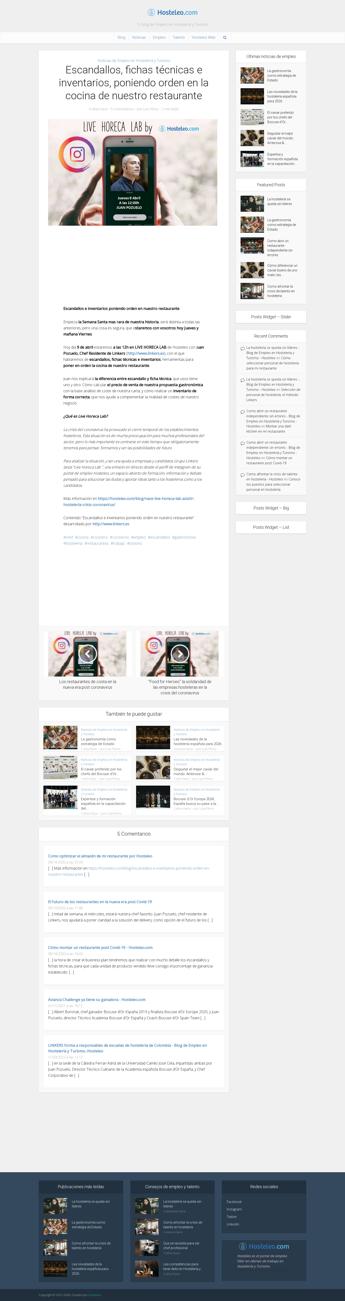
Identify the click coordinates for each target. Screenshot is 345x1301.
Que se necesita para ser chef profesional (181, 1245)
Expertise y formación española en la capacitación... (282, 159)
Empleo (159, 37)
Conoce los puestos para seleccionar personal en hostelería (273, 484)
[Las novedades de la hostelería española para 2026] (254, 96)
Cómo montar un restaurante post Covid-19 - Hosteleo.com (100, 947)
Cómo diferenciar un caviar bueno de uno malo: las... (282, 270)
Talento (179, 37)
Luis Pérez (150, 109)
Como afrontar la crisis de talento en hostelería (281, 291)
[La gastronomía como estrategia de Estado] (254, 75)
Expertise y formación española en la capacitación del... (103, 804)
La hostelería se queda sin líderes (279, 201)
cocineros (120, 537)
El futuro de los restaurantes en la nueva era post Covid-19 (100, 901)
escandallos (160, 537)
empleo (139, 537)
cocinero (100, 537)
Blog (121, 37)
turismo (135, 543)
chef (69, 537)
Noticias (139, 37)
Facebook (234, 1201)
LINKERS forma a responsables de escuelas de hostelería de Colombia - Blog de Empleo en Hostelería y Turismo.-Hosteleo (127, 1048)
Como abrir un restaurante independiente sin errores (280, 248)
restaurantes (97, 543)
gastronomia (185, 537)
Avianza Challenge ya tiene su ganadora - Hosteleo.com (97, 999)
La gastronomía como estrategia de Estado (281, 75)
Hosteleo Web (203, 37)
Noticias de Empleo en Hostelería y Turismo (133, 60)
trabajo (119, 543)
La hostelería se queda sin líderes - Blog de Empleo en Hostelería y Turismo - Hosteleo (272, 352)
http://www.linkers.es (145, 353)
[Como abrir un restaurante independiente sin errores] (254, 245)
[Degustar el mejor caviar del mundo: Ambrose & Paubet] (254, 138)
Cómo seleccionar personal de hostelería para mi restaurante (272, 363)
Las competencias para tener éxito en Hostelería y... (183, 1266)
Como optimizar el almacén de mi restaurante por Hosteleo (100, 856)
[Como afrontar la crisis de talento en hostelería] (254, 291)
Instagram (234, 1209)
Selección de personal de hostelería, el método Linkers (273, 394)
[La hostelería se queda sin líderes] (254, 204)
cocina (82, 537)
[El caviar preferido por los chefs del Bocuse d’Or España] (254, 117)
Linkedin (233, 1224)
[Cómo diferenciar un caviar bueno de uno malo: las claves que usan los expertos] (254, 270)
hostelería (74, 543)
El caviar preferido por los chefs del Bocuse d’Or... (280, 117)
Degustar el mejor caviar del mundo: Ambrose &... (280, 138)
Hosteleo (94, 1295)
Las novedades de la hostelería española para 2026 (282, 96)
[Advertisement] (133, 265)
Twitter (232, 1216)
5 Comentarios (122, 109)
